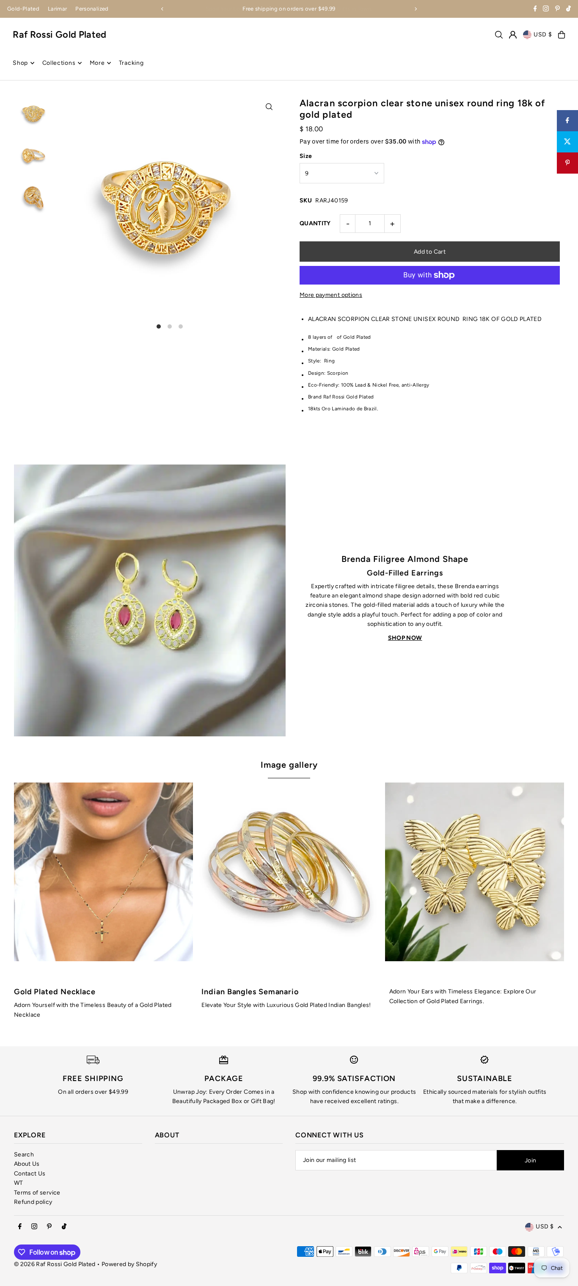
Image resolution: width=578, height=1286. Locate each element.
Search (24, 1154)
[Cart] (561, 35)
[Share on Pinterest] (567, 163)
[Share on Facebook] (567, 120)
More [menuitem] (97, 62)
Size (306, 156)
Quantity (315, 223)
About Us (27, 1163)
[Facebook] (535, 9)
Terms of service (37, 1192)
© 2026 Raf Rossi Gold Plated (55, 1264)
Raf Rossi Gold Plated (59, 34)
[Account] (513, 35)
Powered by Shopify (129, 1264)
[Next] (415, 9)
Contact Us (30, 1173)
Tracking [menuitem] (131, 62)
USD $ (543, 34)
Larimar (57, 9)
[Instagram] (546, 9)
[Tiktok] (568, 9)
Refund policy (33, 1202)
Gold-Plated (23, 9)
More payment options (331, 295)
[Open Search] (499, 35)
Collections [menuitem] (59, 62)
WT (18, 1182)
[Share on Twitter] (567, 141)
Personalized (91, 9)
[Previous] (162, 9)
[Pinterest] (557, 9)
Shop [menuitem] (20, 62)
